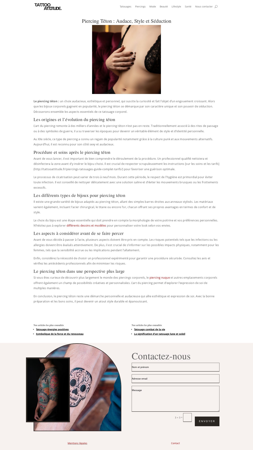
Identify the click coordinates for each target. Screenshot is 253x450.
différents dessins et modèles (86, 225)
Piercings (140, 6)
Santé (188, 6)
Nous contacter (204, 6)
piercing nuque (160, 277)
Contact (175, 443)
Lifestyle (176, 6)
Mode (152, 6)
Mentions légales (77, 443)
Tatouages (125, 6)
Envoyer (207, 421)
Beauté (164, 6)
